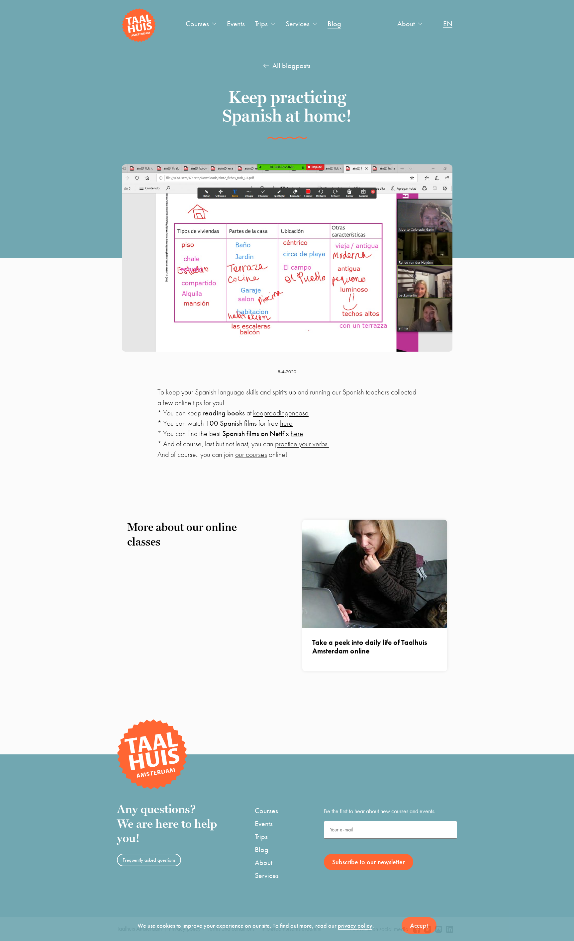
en (447, 24)
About (406, 24)
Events (236, 24)
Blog (334, 24)
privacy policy (355, 925)
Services (298, 24)
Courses (197, 24)
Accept (419, 925)
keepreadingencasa (281, 413)
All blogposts (291, 65)
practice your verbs (302, 444)
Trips (261, 24)
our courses (251, 454)
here (286, 423)
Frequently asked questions (149, 860)
